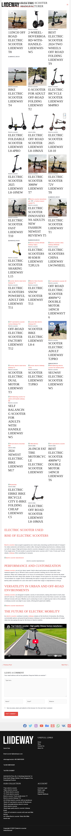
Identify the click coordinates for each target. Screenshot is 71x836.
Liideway (11, 553)
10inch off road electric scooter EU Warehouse (17, 802)
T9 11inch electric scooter (11, 794)
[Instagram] (36, 726)
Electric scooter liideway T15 (12, 798)
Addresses (41, 792)
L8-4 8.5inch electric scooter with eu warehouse (17, 800)
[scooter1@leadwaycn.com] (52, 726)
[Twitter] (30, 726)
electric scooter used (23, 530)
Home (39, 742)
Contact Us (41, 746)
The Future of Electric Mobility (32, 611)
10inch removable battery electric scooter (15, 804)
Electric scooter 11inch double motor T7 (15, 796)
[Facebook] (25, 726)
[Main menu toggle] (67, 4)
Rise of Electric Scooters (26, 535)
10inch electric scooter (10, 806)
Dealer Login (41, 790)
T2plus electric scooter (10, 790)
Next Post (65, 665)
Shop (39, 744)
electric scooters (11, 616)
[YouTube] (41, 726)
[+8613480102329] (58, 726)
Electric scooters (9, 545)
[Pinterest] (69, 726)
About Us (40, 748)
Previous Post (7, 665)
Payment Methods (43, 794)
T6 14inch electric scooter (11, 792)
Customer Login (42, 788)
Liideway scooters (9, 570)
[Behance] (47, 726)
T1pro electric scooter (10, 788)
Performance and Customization (32, 566)
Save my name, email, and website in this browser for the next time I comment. (30, 708)
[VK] (63, 726)
